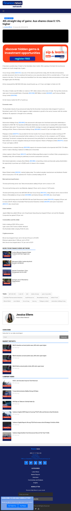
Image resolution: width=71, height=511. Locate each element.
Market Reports (9, 18)
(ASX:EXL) (18, 172)
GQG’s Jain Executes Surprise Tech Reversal (25, 380)
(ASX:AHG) (22, 122)
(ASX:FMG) (14, 95)
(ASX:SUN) (27, 147)
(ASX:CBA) (32, 93)
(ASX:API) (47, 202)
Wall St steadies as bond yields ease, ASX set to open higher (29, 345)
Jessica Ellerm (24, 314)
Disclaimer (35, 455)
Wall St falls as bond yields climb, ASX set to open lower (28, 366)
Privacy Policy (35, 457)
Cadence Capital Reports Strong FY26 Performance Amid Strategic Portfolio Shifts (36, 422)
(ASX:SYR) (51, 199)
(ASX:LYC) (5, 204)
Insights (35, 483)
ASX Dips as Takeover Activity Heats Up (23, 401)
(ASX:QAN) (46, 195)
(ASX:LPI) (23, 154)
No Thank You (12, 506)
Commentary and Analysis (35, 480)
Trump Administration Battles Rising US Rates (25, 391)
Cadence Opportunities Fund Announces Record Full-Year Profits (31, 433)
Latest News (35, 472)
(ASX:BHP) (49, 93)
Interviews (35, 477)
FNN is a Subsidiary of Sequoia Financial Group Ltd (35, 458)
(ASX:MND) (28, 195)
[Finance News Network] (12, 4)
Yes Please (23, 506)
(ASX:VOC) (18, 73)
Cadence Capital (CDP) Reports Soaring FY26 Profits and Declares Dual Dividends (35, 412)
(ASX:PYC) (16, 134)
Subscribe (64, 337)
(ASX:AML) (33, 161)
